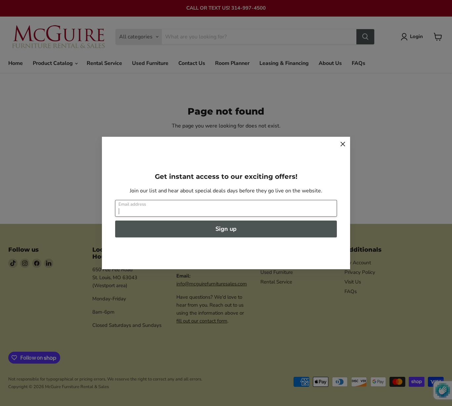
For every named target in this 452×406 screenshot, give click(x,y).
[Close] (343, 144)
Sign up (226, 229)
